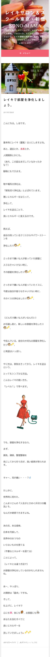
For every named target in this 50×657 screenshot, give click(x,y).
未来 (22, 149)
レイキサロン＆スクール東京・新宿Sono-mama (25, 19)
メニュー (26, 53)
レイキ (30, 642)
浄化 (35, 642)
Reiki (14, 642)
